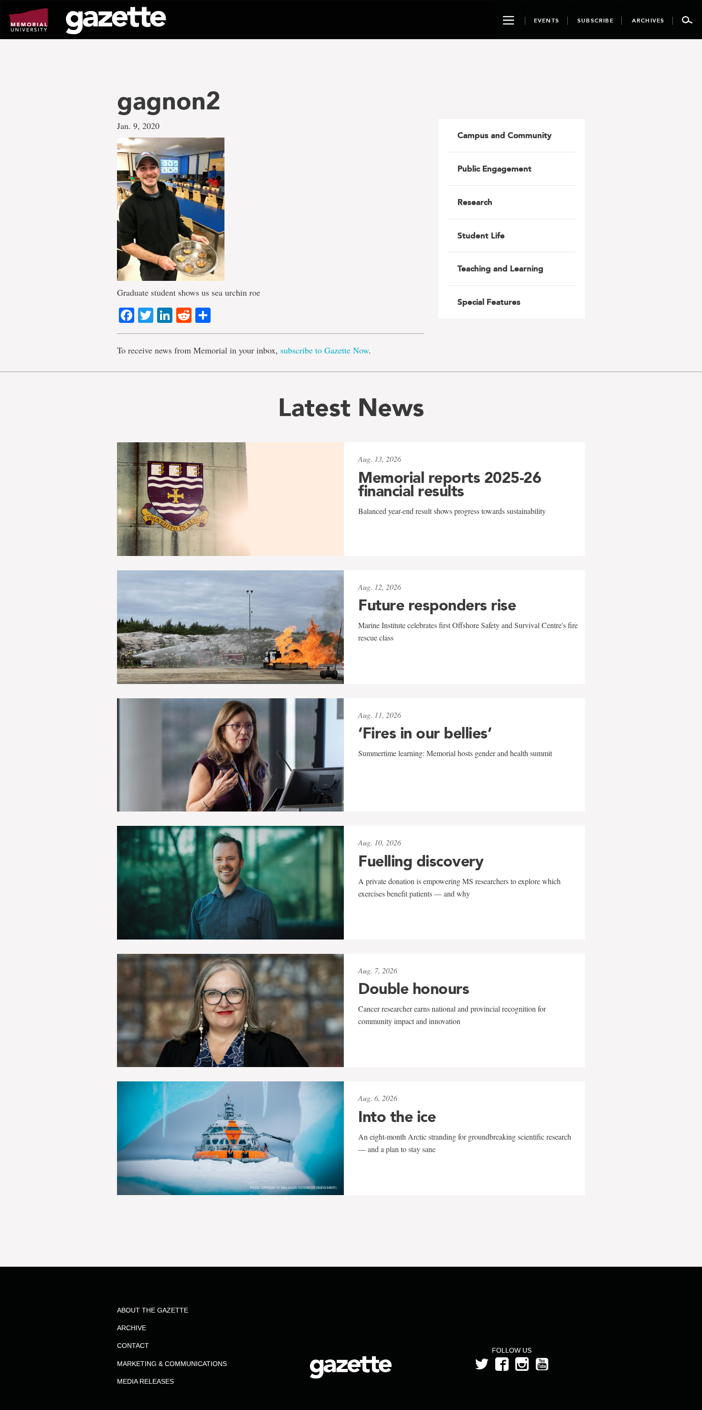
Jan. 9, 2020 (138, 125)
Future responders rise (437, 605)
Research (474, 202)
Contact (133, 1345)
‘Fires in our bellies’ (424, 733)
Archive (131, 1328)
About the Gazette (152, 1310)
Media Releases (145, 1381)
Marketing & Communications (172, 1363)
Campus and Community (504, 135)
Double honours (413, 988)
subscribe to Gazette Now (324, 350)
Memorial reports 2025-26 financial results (449, 484)
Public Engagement (494, 168)
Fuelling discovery (420, 861)
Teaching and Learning (500, 268)
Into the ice (397, 1116)
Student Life (481, 235)
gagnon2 (169, 100)
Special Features (489, 302)
